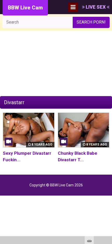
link (107, 162)
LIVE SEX (96, 7)
